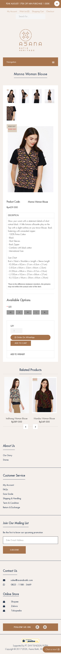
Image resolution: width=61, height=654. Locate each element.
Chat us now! (52, 649)
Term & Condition (11, 503)
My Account (12, 11)
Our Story (7, 455)
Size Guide (8, 494)
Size (10, 307)
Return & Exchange (11, 507)
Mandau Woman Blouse (44, 418)
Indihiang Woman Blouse (17, 418)
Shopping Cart (38, 11)
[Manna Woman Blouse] (30, 159)
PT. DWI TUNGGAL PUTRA (36, 646)
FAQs (5, 489)
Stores (6, 460)
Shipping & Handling (12, 498)
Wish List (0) (24, 11)
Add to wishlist (18, 354)
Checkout (50, 11)
